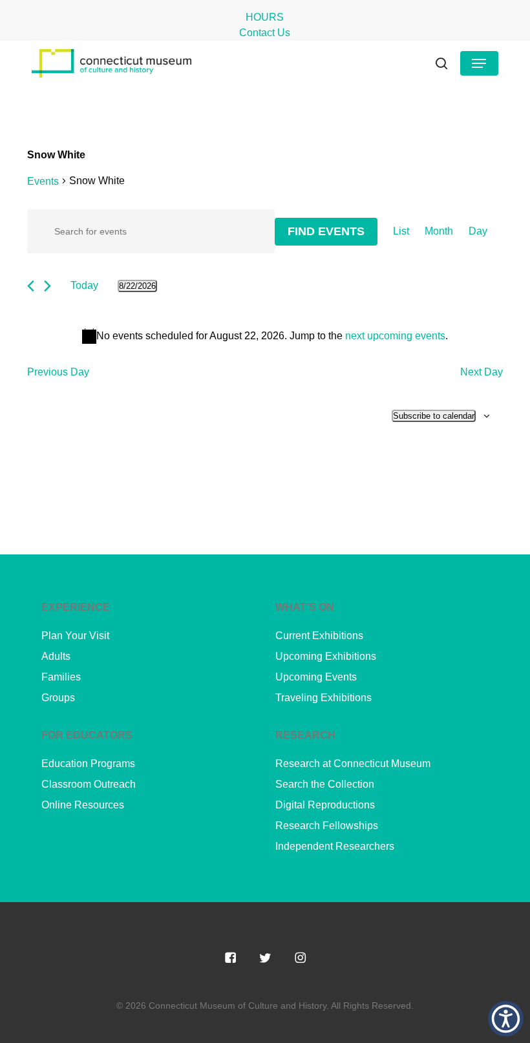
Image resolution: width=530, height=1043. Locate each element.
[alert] (265, 336)
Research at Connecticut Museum (352, 763)
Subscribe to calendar (433, 416)
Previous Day (58, 371)
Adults (55, 656)
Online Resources (82, 804)
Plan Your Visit (75, 635)
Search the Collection (324, 784)
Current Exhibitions (319, 635)
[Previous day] (30, 286)
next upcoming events (395, 335)
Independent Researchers (334, 846)
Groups (58, 697)
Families (61, 676)
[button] (479, 63)
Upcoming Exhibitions (325, 656)
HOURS (265, 17)
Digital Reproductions (325, 804)
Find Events (326, 231)
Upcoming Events (316, 676)
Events (43, 181)
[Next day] (47, 286)
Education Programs (88, 763)
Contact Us (264, 32)
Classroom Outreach (88, 784)
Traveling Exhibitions (323, 697)
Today (84, 285)
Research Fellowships (326, 825)
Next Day (481, 371)
